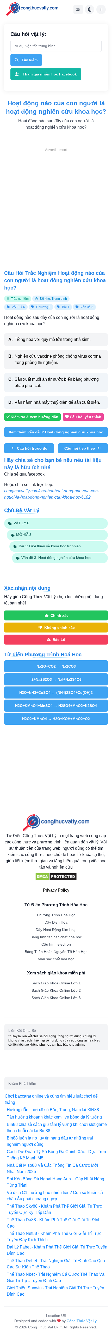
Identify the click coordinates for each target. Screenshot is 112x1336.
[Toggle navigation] (78, 9)
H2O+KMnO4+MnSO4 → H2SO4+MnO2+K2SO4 (56, 706)
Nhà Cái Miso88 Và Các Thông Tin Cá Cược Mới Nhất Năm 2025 (52, 1168)
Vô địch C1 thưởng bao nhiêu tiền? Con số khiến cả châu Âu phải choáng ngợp (55, 1195)
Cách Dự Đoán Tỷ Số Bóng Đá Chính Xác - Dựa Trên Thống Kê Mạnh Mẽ (56, 1154)
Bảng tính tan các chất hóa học (56, 937)
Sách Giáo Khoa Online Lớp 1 (56, 983)
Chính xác (60, 615)
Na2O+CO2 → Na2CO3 (56, 666)
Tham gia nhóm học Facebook (50, 74)
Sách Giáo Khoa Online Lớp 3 (56, 998)
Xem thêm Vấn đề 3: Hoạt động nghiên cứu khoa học (56, 432)
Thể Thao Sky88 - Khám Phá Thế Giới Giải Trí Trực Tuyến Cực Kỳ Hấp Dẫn (54, 1209)
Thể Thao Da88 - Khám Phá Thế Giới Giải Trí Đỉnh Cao (54, 1223)
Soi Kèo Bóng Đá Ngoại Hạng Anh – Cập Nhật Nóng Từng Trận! (55, 1182)
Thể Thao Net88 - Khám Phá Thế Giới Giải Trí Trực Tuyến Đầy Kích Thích (54, 1236)
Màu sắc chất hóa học (56, 959)
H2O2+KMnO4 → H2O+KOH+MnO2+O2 (56, 719)
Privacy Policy (56, 890)
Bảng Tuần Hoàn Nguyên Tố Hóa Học (56, 952)
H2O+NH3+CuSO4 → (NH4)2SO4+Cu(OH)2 (56, 692)
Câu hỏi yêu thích (85, 417)
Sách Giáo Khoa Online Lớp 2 (56, 990)
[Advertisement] (56, 208)
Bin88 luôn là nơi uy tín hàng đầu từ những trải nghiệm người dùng (50, 1141)
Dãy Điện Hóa (56, 922)
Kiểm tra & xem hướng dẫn (34, 417)
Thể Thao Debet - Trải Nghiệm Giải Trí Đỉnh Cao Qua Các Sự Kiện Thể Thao (56, 1263)
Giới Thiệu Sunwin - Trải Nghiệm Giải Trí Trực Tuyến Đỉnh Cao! (55, 1291)
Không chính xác (59, 627)
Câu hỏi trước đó (32, 448)
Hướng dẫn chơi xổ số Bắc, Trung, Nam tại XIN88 (53, 1110)
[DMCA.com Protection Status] (56, 877)
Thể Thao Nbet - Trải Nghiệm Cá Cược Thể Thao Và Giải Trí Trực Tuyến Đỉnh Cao (55, 1277)
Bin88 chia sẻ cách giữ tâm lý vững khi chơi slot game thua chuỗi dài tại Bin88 (57, 1127)
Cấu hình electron (56, 944)
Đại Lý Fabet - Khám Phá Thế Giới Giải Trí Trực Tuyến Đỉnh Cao (57, 1250)
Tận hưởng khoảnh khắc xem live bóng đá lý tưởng (54, 1117)
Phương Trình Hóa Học (56, 915)
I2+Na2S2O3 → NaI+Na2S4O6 (56, 679)
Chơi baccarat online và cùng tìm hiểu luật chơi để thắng (51, 1099)
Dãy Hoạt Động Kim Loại (56, 930)
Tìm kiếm (30, 60)
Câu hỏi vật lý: (28, 34)
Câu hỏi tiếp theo (79, 448)
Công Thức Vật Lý (82, 1321)
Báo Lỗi (59, 639)
